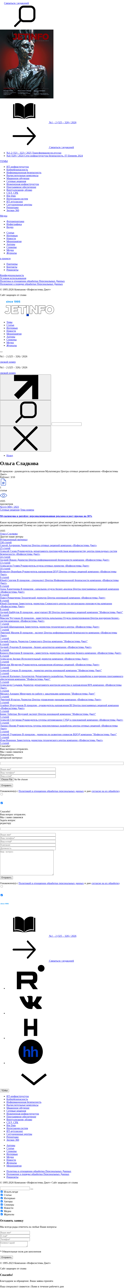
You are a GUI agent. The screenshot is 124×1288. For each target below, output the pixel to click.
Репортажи (12, 207)
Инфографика (14, 224)
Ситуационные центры (19, 204)
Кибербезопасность (17, 169)
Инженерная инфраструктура (22, 184)
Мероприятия (13, 241)
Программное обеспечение (21, 187)
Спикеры (11, 247)
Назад (9, 455)
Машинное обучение (17, 178)
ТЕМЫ (4, 161)
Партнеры (12, 264)
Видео (9, 227)
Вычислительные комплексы (22, 175)
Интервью (12, 235)
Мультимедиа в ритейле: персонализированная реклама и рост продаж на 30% (46, 516)
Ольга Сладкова (9, 533)
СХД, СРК (12, 193)
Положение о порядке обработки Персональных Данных (31, 284)
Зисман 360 (12, 210)
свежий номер (8, 362)
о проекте (5, 258)
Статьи (10, 232)
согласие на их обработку (105, 791)
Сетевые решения (16, 181)
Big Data (11, 195)
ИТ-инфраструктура (17, 166)
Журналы (11, 253)
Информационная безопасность (23, 172)
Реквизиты (12, 269)
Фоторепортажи (15, 221)
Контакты (11, 267)
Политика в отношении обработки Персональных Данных (32, 281)
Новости (11, 238)
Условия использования (13, 278)
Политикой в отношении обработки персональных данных (51, 791)
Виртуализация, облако (19, 190)
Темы (9, 322)
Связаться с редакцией (16, 3)
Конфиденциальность (12, 275)
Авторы (10, 244)
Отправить (6, 1257)
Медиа (3, 215)
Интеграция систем (17, 198)
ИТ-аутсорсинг (14, 201)
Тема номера (27, 509)
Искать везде (11, 1191)
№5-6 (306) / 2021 (9, 507)
